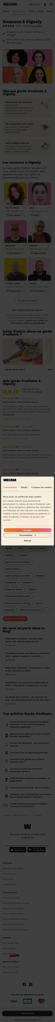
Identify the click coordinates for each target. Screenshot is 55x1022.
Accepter (27, 530)
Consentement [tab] (10, 487)
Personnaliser (25, 535)
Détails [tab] (24, 487)
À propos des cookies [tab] (41, 487)
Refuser (27, 540)
